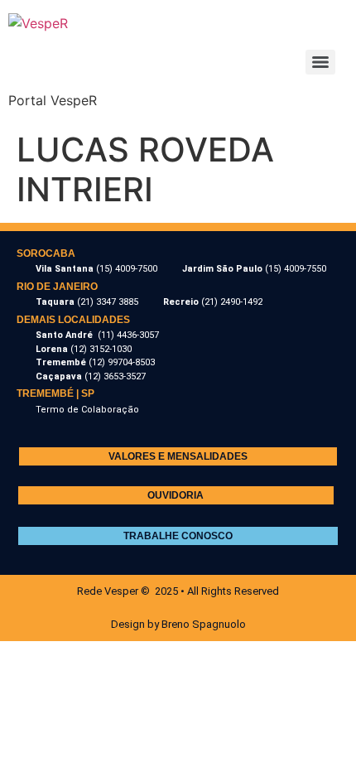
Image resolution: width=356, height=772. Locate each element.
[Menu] (320, 62)
